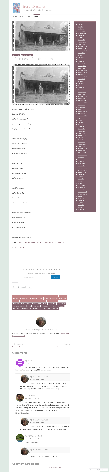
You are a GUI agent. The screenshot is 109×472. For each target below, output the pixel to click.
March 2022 (81, 105)
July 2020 (80, 137)
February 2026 (82, 33)
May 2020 (80, 140)
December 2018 (82, 168)
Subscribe (55, 277)
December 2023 (82, 70)
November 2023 (82, 72)
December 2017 (82, 192)
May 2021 (80, 124)
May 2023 (80, 85)
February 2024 (82, 66)
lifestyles (54, 298)
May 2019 (80, 159)
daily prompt (37, 296)
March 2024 (81, 64)
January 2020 (81, 146)
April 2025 (81, 38)
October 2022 (82, 101)
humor (16, 298)
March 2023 (81, 90)
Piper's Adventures (33, 6)
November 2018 (82, 170)
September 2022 (82, 103)
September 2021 (82, 116)
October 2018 (82, 172)
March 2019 (81, 163)
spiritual (36, 16)
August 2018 (81, 174)
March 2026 (81, 31)
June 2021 (81, 122)
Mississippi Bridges (17, 345)
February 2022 (82, 107)
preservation (33, 301)
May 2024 (80, 59)
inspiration (25, 298)
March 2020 (81, 142)
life (47, 298)
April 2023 (81, 88)
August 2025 (81, 35)
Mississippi (63, 298)
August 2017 (81, 200)
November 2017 (82, 194)
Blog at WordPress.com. (54, 467)
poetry (24, 301)
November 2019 (82, 150)
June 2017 (81, 205)
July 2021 (80, 120)
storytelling (47, 308)
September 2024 (82, 51)
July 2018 (80, 177)
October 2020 (82, 135)
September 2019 (82, 155)
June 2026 (81, 24)
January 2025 (81, 44)
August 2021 (81, 118)
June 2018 (81, 179)
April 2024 (81, 61)
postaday (17, 308)
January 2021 (81, 133)
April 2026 (81, 29)
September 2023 (82, 77)
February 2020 (82, 144)
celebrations (18, 296)
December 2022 (82, 96)
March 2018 (81, 185)
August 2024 (81, 53)
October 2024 (82, 48)
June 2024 (81, 57)
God (56, 296)
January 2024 (81, 68)
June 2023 (81, 83)
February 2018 (82, 187)
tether (56, 308)
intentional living (37, 298)
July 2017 (80, 203)
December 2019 (82, 148)
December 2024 (82, 46)
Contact (28, 16)
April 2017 (81, 209)
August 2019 (81, 157)
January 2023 (81, 94)
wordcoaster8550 (34, 435)
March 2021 (81, 129)
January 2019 (81, 166)
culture (27, 296)
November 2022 (82, 98)
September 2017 (82, 198)
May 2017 (80, 207)
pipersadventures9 (26, 55)
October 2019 (82, 153)
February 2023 (82, 92)
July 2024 (80, 55)
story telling (53, 301)
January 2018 (81, 190)
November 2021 (82, 111)
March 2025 (81, 40)
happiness (63, 296)
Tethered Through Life (63, 345)
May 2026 (80, 27)
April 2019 (81, 161)
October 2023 (82, 74)
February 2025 (82, 42)
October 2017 (82, 196)
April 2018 (81, 183)
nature (16, 301)
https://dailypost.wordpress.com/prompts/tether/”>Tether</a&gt (41, 242)
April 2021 (81, 127)
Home (15, 16)
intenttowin (30, 395)
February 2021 (82, 131)
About (21, 16)
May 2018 (80, 181)
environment (48, 296)
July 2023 (80, 81)
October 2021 (82, 114)
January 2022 (81, 109)
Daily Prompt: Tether (22, 247)
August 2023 (81, 79)
